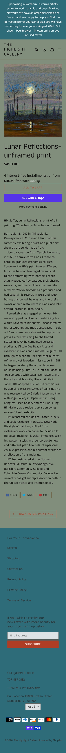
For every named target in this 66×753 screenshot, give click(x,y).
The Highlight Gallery (15, 49)
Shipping (13, 558)
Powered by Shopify (50, 740)
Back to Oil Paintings (35, 514)
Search (12, 548)
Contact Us (15, 569)
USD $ (31, 707)
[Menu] (60, 49)
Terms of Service (19, 600)
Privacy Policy (17, 590)
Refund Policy (17, 579)
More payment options (33, 207)
